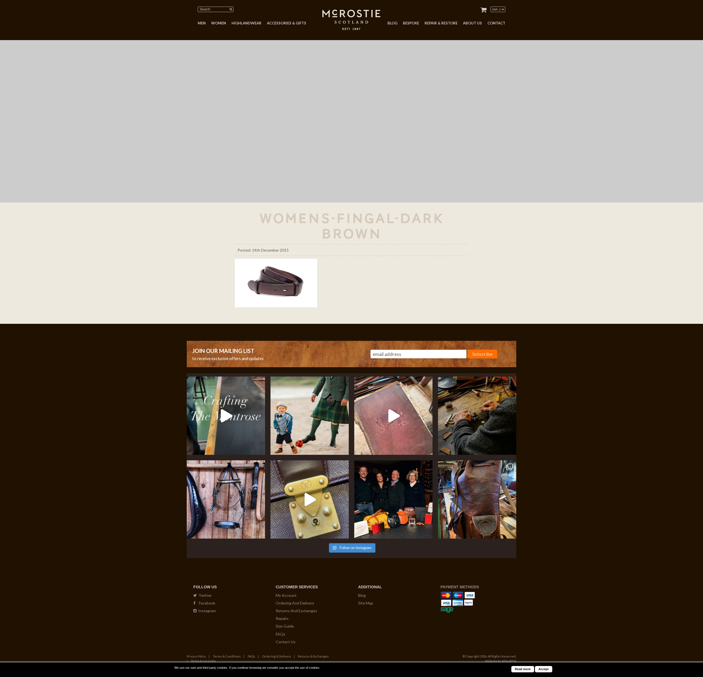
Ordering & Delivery (276, 656)
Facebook (205, 603)
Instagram (206, 610)
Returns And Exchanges (296, 610)
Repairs (282, 618)
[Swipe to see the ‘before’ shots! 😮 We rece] (477, 499)
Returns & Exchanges (313, 656)
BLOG (392, 23)
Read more (523, 669)
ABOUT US (472, 23)
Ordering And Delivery (295, 603)
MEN (202, 23)
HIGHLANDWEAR (246, 23)
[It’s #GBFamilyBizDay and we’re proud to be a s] (393, 499)
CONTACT (496, 23)
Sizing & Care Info (203, 661)
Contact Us (285, 641)
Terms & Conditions (227, 656)
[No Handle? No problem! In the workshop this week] (309, 499)
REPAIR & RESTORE (441, 23)
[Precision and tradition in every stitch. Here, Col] (477, 416)
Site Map (365, 603)
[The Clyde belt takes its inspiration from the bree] (226, 499)
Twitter (204, 595)
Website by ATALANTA (500, 661)
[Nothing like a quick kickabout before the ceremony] (309, 416)
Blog (362, 595)
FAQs (280, 634)
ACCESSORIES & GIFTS (286, 23)
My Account (286, 595)
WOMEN (218, 23)
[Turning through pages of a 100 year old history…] (393, 416)
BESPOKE (411, 23)
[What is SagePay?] (446, 609)
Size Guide (285, 626)
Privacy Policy (196, 656)
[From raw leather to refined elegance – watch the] (226, 416)
